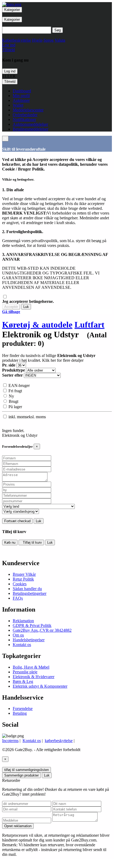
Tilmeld (9, 82)
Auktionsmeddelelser (30, 124)
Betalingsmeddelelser (30, 129)
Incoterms (10, 740)
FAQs (18, 598)
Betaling (20, 713)
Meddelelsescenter (28, 110)
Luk (26, 307)
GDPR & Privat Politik (32, 625)
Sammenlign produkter (21, 775)
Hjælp (37, 40)
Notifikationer (24, 119)
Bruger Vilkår (24, 574)
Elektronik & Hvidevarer (33, 676)
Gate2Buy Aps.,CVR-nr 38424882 (42, 630)
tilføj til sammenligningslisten (26, 770)
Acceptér (11, 307)
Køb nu (9, 542)
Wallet (18, 105)
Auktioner (21, 100)
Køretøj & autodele (37, 324)
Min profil (21, 95)
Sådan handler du (27, 588)
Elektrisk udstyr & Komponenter (40, 686)
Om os (18, 635)
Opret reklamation (18, 826)
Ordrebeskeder (25, 114)
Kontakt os (22, 644)
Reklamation (23, 620)
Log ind (9, 71)
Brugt (13, 401)
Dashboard (22, 91)
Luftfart (89, 324)
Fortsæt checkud (17, 521)
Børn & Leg (23, 681)
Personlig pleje (25, 672)
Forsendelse (23, 708)
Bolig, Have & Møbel (31, 667)
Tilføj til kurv (31, 542)
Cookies (20, 584)
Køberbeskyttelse (16, 40)
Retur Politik (23, 579)
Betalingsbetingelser (29, 593)
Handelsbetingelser (29, 640)
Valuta (60, 40)
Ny (11, 396)
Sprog (48, 40)
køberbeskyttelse (59, 740)
